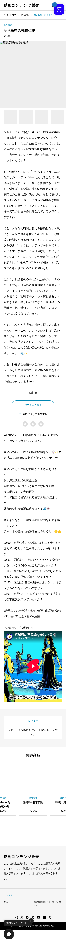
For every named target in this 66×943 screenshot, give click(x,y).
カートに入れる (33, 404)
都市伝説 (8, 25)
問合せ (7, 902)
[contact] (44, 917)
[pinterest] (32, 917)
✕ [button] (31, 920)
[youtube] (38, 917)
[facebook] (27, 917)
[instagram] (16, 917)
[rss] (50, 917)
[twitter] (21, 917)
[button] (9, 934)
